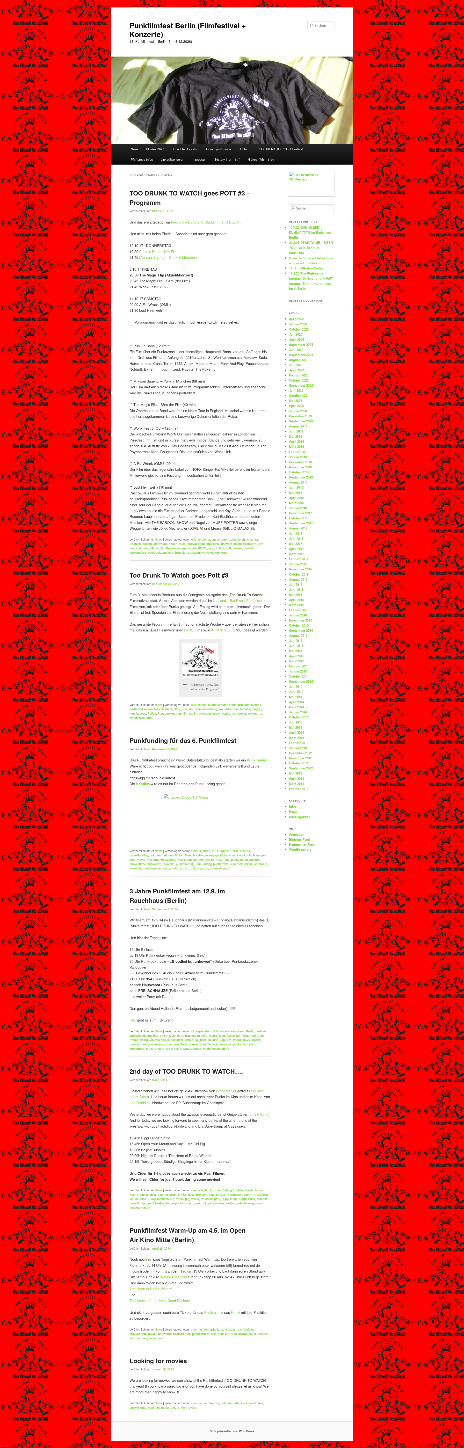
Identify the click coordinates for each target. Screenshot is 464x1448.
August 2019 (298, 426)
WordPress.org (300, 849)
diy (174, 1035)
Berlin (234, 851)
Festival (210, 1312)
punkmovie (220, 864)
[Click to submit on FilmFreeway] (311, 195)
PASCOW (192, 629)
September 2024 (301, 344)
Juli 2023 (295, 364)
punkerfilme (138, 864)
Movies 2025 (155, 149)
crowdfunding (139, 855)
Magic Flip (157, 548)
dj (178, 1035)
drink (172, 1194)
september (137, 1048)
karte (221, 1329)
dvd (190, 1194)
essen (173, 544)
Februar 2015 (298, 666)
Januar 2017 (298, 564)
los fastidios (246, 1329)
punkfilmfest (184, 864)
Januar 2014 (298, 712)
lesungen (259, 855)
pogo (210, 548)
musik (192, 548)
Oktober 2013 (299, 717)
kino (216, 544)
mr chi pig (182, 1199)
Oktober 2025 (299, 329)
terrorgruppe (253, 1203)
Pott (228, 548)
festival (192, 544)
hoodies (198, 855)
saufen (230, 1203)
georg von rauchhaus (154, 1040)
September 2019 (301, 421)
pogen (153, 1044)
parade (134, 1044)
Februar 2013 (298, 742)
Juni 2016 (296, 589)
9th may (215, 1190)
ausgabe (223, 851)
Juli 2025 (295, 334)
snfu (240, 1203)
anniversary (228, 1031)
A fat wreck (199, 539)
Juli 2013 (295, 722)
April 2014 (296, 702)
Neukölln (207, 1199)
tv (202, 552)
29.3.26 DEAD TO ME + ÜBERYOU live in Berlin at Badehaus (311, 247)
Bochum (135, 544)
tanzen (150, 1048)
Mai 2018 (295, 492)
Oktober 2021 (299, 395)
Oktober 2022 (299, 380)
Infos (293, 806)
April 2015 (296, 656)
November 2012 (300, 758)
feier (182, 544)
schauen (194, 552)
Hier (133, 1019)
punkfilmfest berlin (161, 1203)
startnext (163, 868)
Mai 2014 (295, 697)
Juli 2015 (295, 640)
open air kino (182, 1334)
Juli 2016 (295, 584)
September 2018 (301, 477)
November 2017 (300, 513)
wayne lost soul (153, 1338)
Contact (244, 149)
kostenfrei (250, 544)
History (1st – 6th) (227, 159)
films (188, 855)
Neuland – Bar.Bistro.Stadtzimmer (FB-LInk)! (206, 221)
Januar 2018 (298, 508)
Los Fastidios (140, 1102)
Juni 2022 (296, 390)
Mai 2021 (295, 400)
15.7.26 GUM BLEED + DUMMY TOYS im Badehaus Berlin (310, 232)
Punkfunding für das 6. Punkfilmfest (183, 740)
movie (141, 859)
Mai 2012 (295, 773)
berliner (261, 1031)
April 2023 (296, 370)
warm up (135, 1338)
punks (166, 552)
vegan (197, 1048)
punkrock (154, 552)
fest (238, 1035)
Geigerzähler (226, 1090)
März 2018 (296, 502)
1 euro (195, 1190)
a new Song (259, 1114)
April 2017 (296, 548)
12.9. (215, 1031)
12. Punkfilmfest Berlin (306, 268)
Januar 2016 (298, 615)
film (245, 1035)
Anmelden (296, 834)
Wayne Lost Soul (173, 1276)
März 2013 (296, 737)
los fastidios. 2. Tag (143, 1199)
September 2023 (301, 354)
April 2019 (296, 441)
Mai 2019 (295, 436)
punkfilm (249, 548)
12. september (201, 1031)
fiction (179, 855)
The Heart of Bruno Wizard (151, 1288)
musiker (192, 859)
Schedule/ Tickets (184, 149)
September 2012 (301, 768)
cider (152, 1194)
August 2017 (298, 528)
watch (209, 552)
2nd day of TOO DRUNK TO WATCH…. (186, 1071)
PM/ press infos (142, 159)
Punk (226, 859)
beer (241, 1031)
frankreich (256, 1035)
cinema (148, 544)
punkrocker (216, 1203)
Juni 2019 (296, 431)
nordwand (165, 1334)
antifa (254, 539)
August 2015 (298, 635)
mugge (182, 548)
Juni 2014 (296, 691)
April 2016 (296, 599)
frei (209, 544)
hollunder (177, 1040)
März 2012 (296, 783)
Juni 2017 (296, 538)
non (201, 859)
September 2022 (301, 385)
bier (156, 1035)
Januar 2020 (298, 411)
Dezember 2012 (300, 753)
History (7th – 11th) (261, 159)
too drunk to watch (195, 868)
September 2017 (301, 523)
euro (198, 1194)
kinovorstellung (231, 544)
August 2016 (298, 579)
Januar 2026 (298, 324)
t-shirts (176, 868)
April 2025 (296, 339)
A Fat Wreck (221, 629)
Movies (171, 548)
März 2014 (296, 707)
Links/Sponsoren (172, 159)
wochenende (211, 1048)
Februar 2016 (298, 610)
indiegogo (212, 855)
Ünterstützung (219, 868)
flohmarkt (209, 1329)
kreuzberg (234, 1040)
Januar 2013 (298, 748)
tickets (134, 1207)
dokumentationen (162, 855)
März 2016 (296, 604)
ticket (160, 1048)
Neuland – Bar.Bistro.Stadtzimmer (240, 600)
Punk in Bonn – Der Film (158, 251)
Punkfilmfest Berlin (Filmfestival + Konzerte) (188, 29)
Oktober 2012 (299, 763)
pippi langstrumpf (235, 1199)
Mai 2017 (295, 543)
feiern (231, 1035)
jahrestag (191, 1040)
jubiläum (205, 1040)
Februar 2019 (298, 451)
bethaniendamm (141, 1035)
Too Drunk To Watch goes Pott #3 (179, 575)
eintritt (185, 1035)
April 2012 (296, 778)
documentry (211, 1403)
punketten (154, 864)
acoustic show (239, 539)
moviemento (155, 859)
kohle (248, 855)
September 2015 (301, 630)
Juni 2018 (296, 487)
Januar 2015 (298, 671)
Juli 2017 (295, 533)
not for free (213, 859)
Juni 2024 (296, 349)
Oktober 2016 (299, 574)
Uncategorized (300, 816)
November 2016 (300, 569)
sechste (150, 868)
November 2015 (300, 620)
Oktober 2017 (299, 518)
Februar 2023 (298, 375)
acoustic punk (217, 539)
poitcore (173, 1044)
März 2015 (296, 661)
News (134, 149)
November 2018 (300, 467)
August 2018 (298, 482)
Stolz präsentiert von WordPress (232, 1431)
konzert (221, 1194)
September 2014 (301, 681)
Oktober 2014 (299, 676)
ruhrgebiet (179, 552)
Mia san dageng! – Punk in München (168, 257)
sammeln (260, 864)
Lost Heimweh (139, 548)
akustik (196, 851)
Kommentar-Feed (302, 844)
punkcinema (239, 859)
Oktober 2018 (299, 472)
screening (136, 868)
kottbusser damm (240, 1194)
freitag (134, 1040)
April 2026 (296, 319)
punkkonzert (183, 1203)
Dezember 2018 (300, 462)
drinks (182, 1194)
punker (237, 548)
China (144, 1194)
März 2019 (296, 446)
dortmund (160, 544)
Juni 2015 (296, 645)
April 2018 (296, 497)
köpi (222, 1040)
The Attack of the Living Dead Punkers (160, 1300)
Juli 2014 (295, 686)
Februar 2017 (298, 559)
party (144, 1044)
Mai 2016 (295, 594)
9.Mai (204, 1190)
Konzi (235, 1312)
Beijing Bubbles (233, 1190)
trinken (145, 1207)
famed (213, 1035)
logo (132, 859)
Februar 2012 (298, 788)
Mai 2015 (295, 650)
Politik (220, 548)
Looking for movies (158, 1360)
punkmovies (138, 552)
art (214, 851)
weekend (221, 552)
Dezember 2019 (300, 416)
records (248, 1044)
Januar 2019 (298, 457)
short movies (187, 1407)
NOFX (202, 548)
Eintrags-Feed (299, 839)
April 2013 (296, 732)
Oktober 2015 (299, 625)
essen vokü (199, 1035)
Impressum (199, 159)
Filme (202, 544)
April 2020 (296, 405)
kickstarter (227, 855)
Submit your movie (218, 149)
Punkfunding (203, 864)
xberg (225, 1048)
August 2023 (298, 359)
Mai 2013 (295, 727)
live (261, 544)
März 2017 (296, 553)
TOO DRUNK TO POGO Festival (280, 149)
